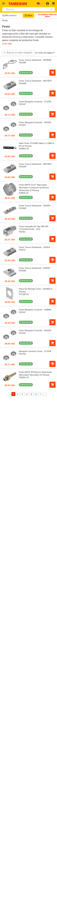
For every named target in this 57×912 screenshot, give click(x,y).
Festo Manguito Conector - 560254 (35, 330)
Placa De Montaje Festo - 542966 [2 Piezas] (35, 290)
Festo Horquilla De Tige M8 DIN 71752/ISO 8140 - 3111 (33, 227)
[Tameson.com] (17, 4)
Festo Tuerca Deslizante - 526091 (34, 268)
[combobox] (28, 9)
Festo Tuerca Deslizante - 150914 (34, 247)
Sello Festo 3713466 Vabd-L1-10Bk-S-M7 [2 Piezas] (37, 144)
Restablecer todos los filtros (47, 16)
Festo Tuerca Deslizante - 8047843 (35, 164)
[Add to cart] (52, 73)
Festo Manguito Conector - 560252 (35, 122)
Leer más (7, 43)
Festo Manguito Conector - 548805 (35, 309)
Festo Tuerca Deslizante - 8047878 (35, 81)
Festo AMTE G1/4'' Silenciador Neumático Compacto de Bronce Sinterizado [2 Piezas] (34, 187)
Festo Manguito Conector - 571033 (35, 101)
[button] (4, 3)
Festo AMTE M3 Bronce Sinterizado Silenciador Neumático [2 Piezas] (35, 373)
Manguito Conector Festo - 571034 (35, 351)
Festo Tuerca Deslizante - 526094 (34, 205)
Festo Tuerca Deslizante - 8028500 (35, 60)
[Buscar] (52, 9)
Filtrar (29, 16)
